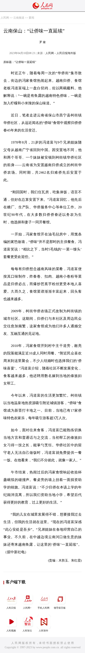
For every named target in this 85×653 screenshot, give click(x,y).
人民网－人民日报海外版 (60, 53)
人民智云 (27, 630)
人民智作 (43, 630)
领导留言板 (60, 607)
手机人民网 (43, 607)
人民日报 (11, 607)
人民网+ (27, 607)
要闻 (31, 17)
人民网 (5, 17)
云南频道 (18, 17)
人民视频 (11, 630)
